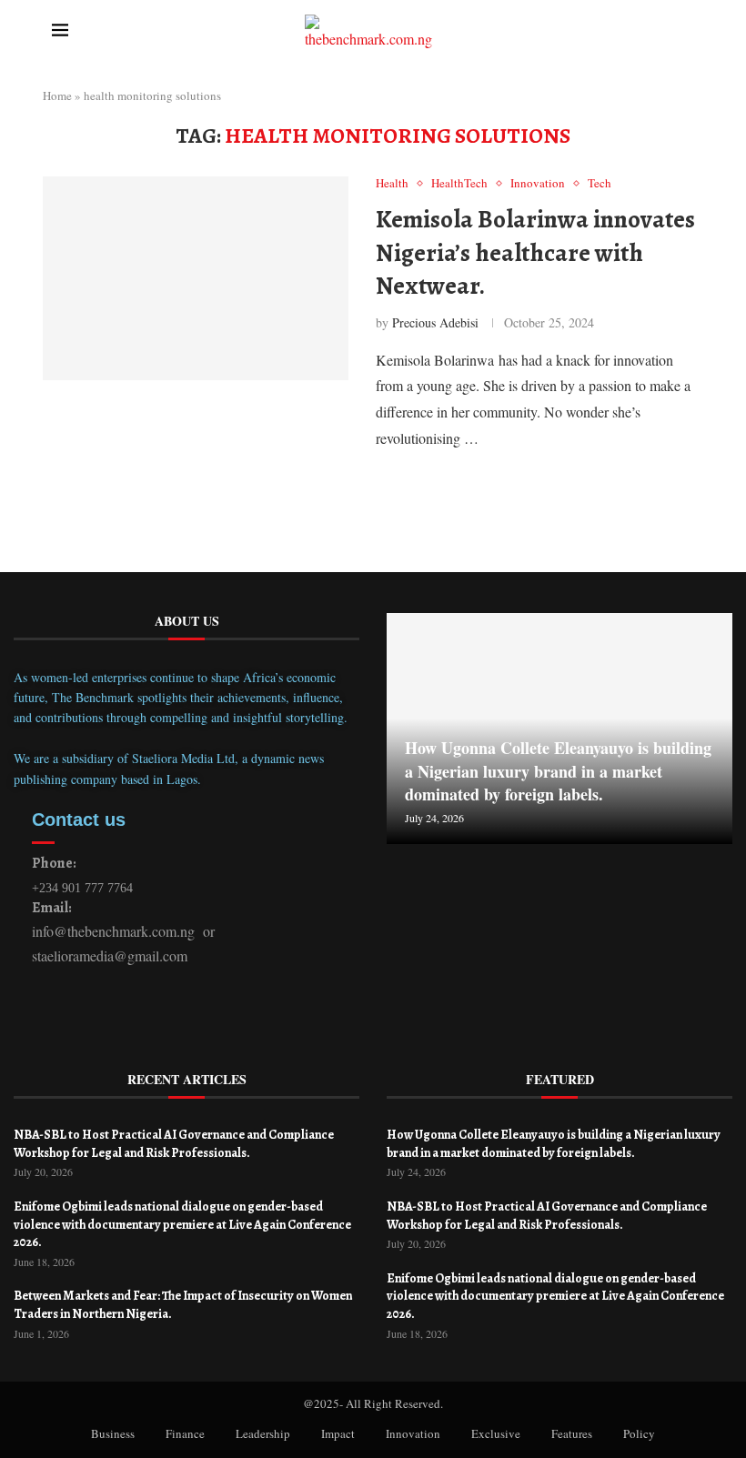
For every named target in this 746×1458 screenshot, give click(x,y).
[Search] (694, 32)
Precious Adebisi (435, 322)
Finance (185, 1433)
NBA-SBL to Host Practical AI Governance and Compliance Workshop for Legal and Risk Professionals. (174, 1143)
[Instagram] (153, 1018)
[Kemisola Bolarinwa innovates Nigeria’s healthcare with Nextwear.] (195, 278)
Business (113, 1433)
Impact (338, 1433)
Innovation (413, 1433)
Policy (639, 1433)
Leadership (263, 1433)
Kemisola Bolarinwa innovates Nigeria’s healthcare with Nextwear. (535, 252)
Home (57, 95)
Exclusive (495, 1433)
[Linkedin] (94, 1018)
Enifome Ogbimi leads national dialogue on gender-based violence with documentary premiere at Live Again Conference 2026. (182, 1224)
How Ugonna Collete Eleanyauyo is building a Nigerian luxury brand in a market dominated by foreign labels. (558, 770)
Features (571, 1433)
